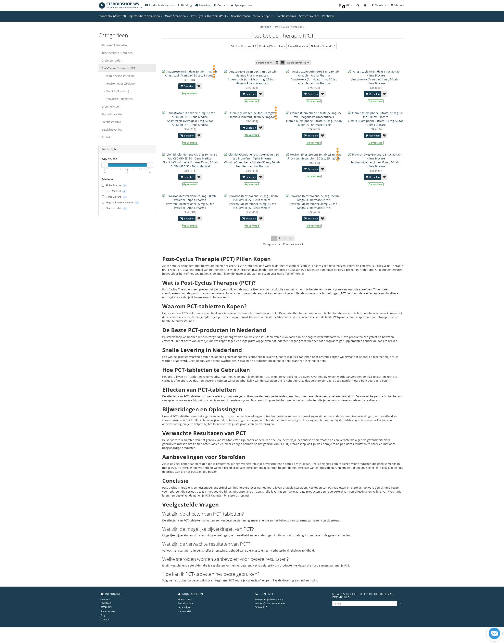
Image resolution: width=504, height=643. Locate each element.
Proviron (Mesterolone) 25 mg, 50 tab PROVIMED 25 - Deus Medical (252, 206)
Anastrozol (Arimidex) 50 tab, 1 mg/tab (190, 75)
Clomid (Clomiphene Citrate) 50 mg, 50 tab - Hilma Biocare (376, 123)
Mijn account (185, 599)
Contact (222, 5)
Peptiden (328, 16)
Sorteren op (262, 62)
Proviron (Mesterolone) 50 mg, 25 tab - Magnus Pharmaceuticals (314, 206)
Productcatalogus (160, 5)
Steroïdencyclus (263, 16)
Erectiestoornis (286, 16)
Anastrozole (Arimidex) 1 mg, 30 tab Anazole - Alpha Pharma (314, 81)
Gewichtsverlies (309, 16)
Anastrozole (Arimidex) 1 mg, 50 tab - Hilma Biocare (375, 81)
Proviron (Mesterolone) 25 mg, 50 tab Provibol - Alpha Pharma (190, 206)
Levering (204, 5)
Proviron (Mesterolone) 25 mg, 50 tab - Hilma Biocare (376, 164)
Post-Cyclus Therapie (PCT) (209, 16)
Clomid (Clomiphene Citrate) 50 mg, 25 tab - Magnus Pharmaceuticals (314, 123)
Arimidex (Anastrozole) (243, 46)
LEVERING (105, 603)
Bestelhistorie (185, 603)
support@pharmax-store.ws (270, 603)
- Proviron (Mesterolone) (118, 83)
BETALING (106, 607)
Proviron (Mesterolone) (272, 46)
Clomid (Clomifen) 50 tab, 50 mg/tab (252, 117)
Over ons (105, 599)
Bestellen (188, 86)
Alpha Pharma (115, 185)
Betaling (186, 5)
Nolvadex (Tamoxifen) (323, 46)
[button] (345, 5)
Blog (102, 615)
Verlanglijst (184, 607)
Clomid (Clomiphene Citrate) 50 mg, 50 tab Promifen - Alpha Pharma (252, 164)
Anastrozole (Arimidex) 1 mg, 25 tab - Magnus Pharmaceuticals (252, 81)
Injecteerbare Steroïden (145, 16)
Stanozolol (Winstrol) (112, 16)
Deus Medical (115, 191)
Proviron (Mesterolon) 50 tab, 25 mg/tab (314, 158)
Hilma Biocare (115, 196)
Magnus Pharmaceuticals (121, 202)
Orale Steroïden (176, 16)
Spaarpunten (243, 5)
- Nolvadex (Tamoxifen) (117, 99)
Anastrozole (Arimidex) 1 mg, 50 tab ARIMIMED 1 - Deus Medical (190, 123)
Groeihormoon (240, 16)
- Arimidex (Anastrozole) (118, 76)
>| (291, 238)
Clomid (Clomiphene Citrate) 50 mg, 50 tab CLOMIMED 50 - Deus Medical (190, 164)
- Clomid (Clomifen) (115, 91)
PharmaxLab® (115, 208)
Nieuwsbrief (184, 611)
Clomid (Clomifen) (298, 46)
